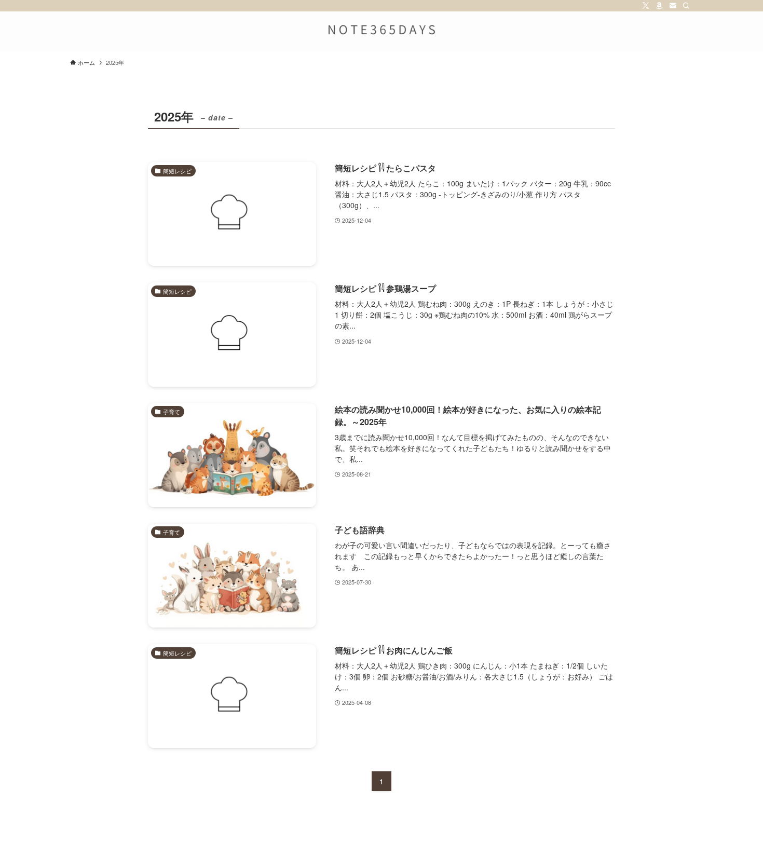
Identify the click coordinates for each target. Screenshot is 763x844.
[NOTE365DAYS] (381, 29)
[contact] (672, 5)
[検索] (686, 5)
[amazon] (659, 5)
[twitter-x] (645, 5)
